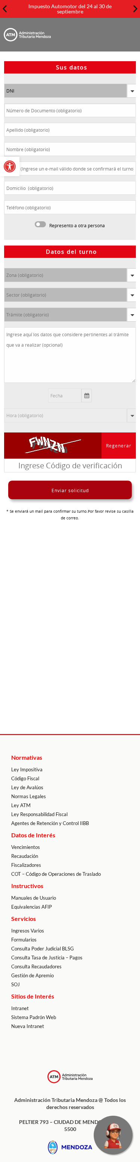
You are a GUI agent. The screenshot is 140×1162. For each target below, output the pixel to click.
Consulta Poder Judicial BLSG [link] (42, 949)
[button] (4, 8)
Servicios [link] (23, 918)
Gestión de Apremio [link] (32, 975)
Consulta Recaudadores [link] (36, 966)
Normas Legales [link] (28, 796)
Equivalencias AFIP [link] (31, 907)
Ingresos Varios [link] (27, 931)
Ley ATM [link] (21, 805)
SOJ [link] (15, 984)
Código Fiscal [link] (25, 778)
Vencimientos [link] (25, 847)
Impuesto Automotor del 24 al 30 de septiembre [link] (70, 9)
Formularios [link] (24, 940)
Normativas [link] (26, 757)
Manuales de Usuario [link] (33, 898)
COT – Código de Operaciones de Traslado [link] (56, 874)
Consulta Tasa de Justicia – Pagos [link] (47, 957)
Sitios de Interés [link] (32, 996)
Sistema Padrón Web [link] (33, 1017)
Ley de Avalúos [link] (27, 787)
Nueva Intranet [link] (27, 1026)
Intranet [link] (20, 1008)
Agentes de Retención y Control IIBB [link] (50, 823)
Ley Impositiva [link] (27, 769)
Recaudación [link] (24, 856)
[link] (9, 166)
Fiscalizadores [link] (26, 865)
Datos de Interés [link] (33, 834)
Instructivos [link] (27, 885)
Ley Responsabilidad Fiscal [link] (39, 814)
